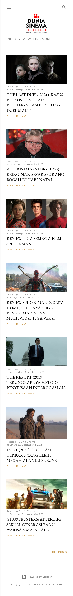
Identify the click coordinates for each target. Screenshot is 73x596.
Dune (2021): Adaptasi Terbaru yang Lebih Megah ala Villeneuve (31, 455)
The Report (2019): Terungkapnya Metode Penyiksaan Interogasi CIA (36, 382)
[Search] (64, 6)
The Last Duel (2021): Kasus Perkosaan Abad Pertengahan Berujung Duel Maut (34, 102)
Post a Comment (26, 116)
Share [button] (9, 116)
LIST (36, 39)
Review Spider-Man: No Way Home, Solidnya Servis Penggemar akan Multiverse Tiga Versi (35, 310)
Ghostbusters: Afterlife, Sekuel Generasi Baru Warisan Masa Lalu (34, 524)
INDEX (11, 39)
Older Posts (57, 551)
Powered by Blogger (40, 576)
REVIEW (24, 39)
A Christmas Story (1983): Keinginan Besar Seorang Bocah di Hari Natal (35, 174)
